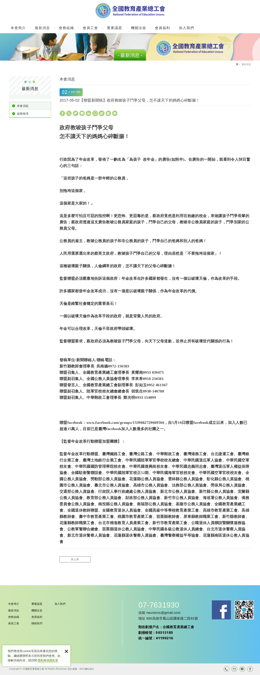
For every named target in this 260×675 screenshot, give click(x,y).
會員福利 (162, 28)
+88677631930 (226, 669)
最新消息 (42, 28)
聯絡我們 (36, 623)
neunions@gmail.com (163, 613)
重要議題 (114, 28)
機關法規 (138, 28)
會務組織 (66, 28)
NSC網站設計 (87, 669)
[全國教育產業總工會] (130, 10)
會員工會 (90, 28)
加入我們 (186, 28)
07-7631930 (158, 605)
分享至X (69, 113)
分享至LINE (82, 113)
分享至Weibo (101, 113)
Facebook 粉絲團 (221, 609)
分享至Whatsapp (95, 113)
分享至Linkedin (88, 113)
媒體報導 (23, 113)
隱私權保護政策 (48, 660)
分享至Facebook (62, 113)
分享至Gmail (115, 113)
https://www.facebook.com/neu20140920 (250, 669)
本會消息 (23, 106)
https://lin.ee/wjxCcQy (242, 669)
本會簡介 (18, 28)
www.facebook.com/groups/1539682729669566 (125, 422)
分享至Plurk (75, 113)
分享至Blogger (108, 113)
